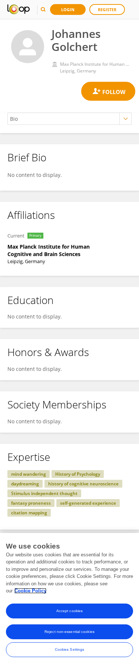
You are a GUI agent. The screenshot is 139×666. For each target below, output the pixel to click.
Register (107, 9)
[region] (69, 599)
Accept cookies (69, 611)
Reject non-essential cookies (69, 632)
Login (68, 9)
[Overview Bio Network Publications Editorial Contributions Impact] (69, 119)
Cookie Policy (30, 591)
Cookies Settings (70, 649)
